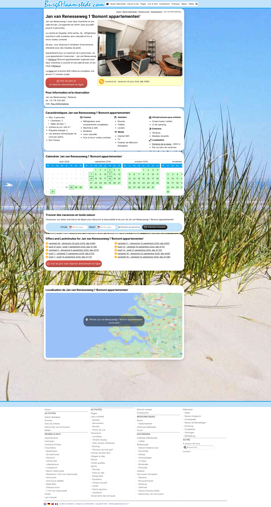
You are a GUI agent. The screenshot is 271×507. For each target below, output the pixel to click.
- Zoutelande (189, 429)
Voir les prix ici (66, 82)
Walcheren (188, 409)
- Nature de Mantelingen (194, 422)
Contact (186, 451)
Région (184, 4)
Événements (164, 4)
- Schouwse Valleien (54, 481)
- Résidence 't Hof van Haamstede (61, 474)
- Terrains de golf (99, 482)
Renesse (52, 59)
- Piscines (95, 469)
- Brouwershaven (145, 481)
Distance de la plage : (162, 144)
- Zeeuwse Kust (52, 487)
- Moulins (95, 426)
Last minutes (51, 497)
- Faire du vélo (97, 473)
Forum (140, 430)
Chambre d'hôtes (53, 444)
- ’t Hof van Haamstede (56, 490)
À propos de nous (191, 443)
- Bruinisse (142, 484)
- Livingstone (51, 467)
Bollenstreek (142, 444)
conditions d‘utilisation (66, 504)
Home (47, 409)
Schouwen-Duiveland (147, 474)
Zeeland (140, 471)
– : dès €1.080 (144, 257)
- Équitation (96, 479)
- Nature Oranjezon (192, 416)
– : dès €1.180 (73, 247)
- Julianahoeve (52, 464)
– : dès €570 (74, 250)
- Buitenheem (51, 451)
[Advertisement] (206, 73)
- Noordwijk (142, 451)
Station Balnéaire (52, 417)
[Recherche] (196, 4)
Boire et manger (144, 409)
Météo (191, 4)
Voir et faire (153, 4)
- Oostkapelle (189, 419)
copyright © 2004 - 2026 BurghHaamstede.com (111, 504)
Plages (143, 4)
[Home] (107, 4)
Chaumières (50, 448)
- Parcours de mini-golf (102, 449)
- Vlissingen (188, 432)
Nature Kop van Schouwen (57, 427)
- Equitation (96, 492)
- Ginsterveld (51, 461)
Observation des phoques (103, 496)
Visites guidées (98, 463)
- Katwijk (141, 454)
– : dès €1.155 (140, 250)
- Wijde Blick (50, 484)
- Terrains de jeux (99, 439)
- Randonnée (97, 476)
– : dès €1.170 (70, 257)
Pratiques (176, 4)
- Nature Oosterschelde (148, 490)
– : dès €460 (72, 243)
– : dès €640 (144, 253)
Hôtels (48, 494)
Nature (94, 459)
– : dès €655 (144, 243)
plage (51, 71)
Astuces (48, 420)
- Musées (95, 420)
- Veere (186, 413)
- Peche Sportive (99, 489)
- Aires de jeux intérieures (103, 443)
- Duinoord (50, 457)
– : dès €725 (71, 253)
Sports (94, 466)
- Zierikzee (142, 487)
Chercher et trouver (156, 227)
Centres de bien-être (100, 453)
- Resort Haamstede (54, 471)
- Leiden (141, 441)
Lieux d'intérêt (97, 416)
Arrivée (64, 227)
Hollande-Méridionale (147, 438)
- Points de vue (98, 430)
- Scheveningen (144, 457)
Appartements (51, 438)
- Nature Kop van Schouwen (150, 494)
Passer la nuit (133, 4)
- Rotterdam (142, 464)
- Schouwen (50, 477)
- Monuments (97, 423)
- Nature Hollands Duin (147, 448)
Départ (92, 227)
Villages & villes (98, 456)
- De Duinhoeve (52, 454)
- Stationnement (144, 423)
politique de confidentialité (84, 504)
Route (139, 420)
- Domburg (188, 426)
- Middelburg (189, 436)
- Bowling (95, 446)
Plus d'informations (60, 104)
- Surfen (94, 486)
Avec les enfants (52, 423)
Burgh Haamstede (118, 4)
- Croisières (96, 436)
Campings (49, 441)
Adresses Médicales (146, 427)
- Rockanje (142, 467)
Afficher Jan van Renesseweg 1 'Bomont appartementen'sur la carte (115, 321)
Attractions (96, 433)
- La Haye (141, 461)
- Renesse (142, 477)
